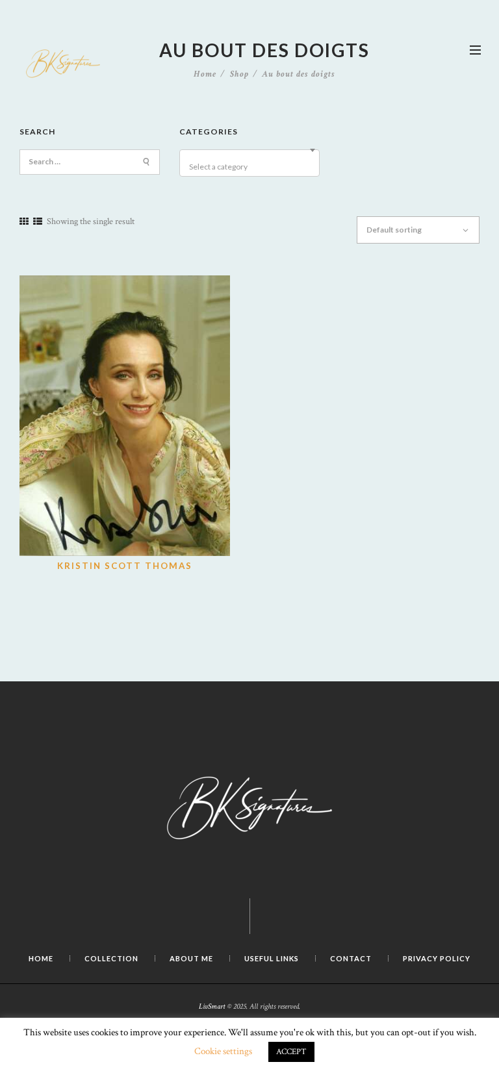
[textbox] (251, 167)
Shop (239, 74)
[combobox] (249, 163)
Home (205, 74)
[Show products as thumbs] (24, 222)
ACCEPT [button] (291, 1051)
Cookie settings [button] (223, 1051)
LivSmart (212, 1006)
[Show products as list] (37, 222)
